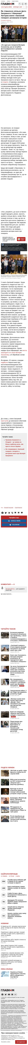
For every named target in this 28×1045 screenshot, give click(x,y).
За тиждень (4, 876)
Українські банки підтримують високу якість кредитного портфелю (18, 974)
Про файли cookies (5, 1041)
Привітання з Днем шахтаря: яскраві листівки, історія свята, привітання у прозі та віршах (13, 933)
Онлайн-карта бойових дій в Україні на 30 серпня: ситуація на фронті (17, 881)
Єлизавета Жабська (6, 20)
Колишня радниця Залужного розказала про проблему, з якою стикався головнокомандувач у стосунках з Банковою (18, 636)
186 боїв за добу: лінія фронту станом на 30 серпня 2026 (18, 772)
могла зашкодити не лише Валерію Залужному (14, 353)
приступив (4, 421)
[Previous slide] (24, 7)
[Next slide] (26, 7)
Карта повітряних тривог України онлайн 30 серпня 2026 (17, 888)
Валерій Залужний (8, 507)
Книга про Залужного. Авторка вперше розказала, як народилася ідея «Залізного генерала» (18, 658)
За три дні (11, 876)
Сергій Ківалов (18, 507)
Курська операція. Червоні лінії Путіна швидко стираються (17, 713)
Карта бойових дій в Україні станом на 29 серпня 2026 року (13, 940)
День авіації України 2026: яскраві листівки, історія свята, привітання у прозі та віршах (12, 947)
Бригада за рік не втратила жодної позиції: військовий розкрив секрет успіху (18, 791)
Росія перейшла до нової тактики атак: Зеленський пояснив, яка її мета (18, 818)
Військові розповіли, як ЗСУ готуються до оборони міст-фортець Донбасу (18, 782)
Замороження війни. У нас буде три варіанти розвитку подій (18, 692)
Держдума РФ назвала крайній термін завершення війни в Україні (17, 901)
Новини (4, 923)
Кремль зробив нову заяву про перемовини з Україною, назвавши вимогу (17, 916)
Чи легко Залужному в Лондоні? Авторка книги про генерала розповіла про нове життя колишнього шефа (18, 670)
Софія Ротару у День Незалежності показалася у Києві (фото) (17, 895)
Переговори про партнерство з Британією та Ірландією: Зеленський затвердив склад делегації (16, 726)
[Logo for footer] (7, 991)
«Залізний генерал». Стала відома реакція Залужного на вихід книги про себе (18, 648)
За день (18, 876)
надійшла (4, 362)
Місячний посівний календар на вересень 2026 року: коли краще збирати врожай (11, 962)
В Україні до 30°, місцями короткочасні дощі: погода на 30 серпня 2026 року (13, 927)
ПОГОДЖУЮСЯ (21, 1042)
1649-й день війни (6, 7)
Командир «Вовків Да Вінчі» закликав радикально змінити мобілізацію (18, 800)
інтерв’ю (5, 82)
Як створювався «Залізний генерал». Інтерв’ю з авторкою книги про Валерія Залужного (17, 682)
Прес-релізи (7, 969)
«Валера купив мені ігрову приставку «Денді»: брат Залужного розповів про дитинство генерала (17, 703)
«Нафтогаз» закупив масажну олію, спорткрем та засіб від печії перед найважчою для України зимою (12, 954)
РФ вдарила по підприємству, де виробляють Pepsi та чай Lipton (18, 809)
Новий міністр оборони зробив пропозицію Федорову (16, 908)
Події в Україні (7, 768)
